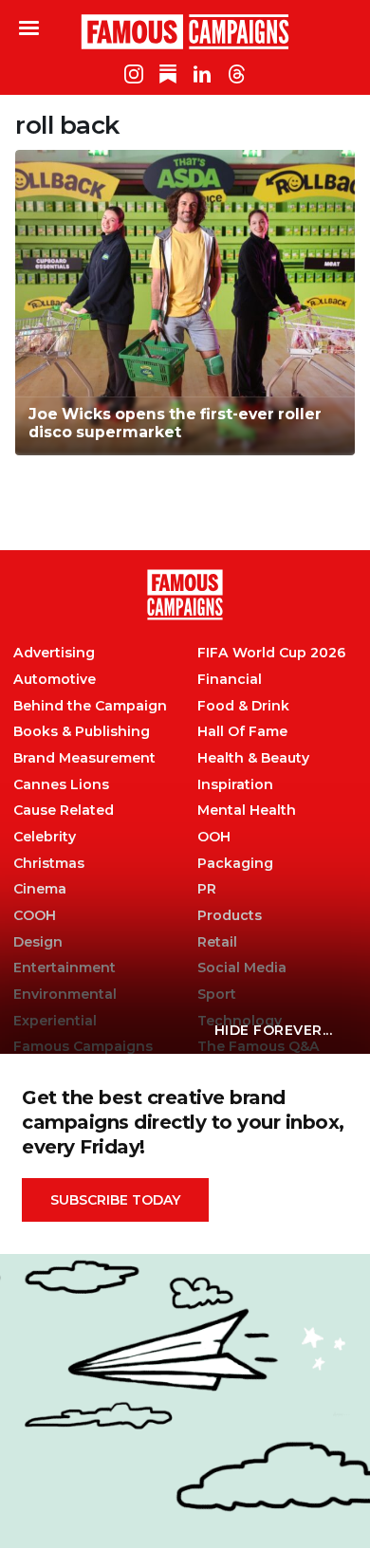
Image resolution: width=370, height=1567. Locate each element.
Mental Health (246, 810)
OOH (214, 837)
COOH (34, 916)
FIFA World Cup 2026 (271, 653)
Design (38, 942)
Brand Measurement (84, 758)
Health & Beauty (253, 758)
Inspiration (235, 785)
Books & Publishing (81, 732)
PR (206, 889)
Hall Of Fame (242, 732)
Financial (229, 680)
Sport (216, 994)
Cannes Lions (61, 785)
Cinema (39, 889)
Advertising (54, 653)
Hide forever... (273, 1030)
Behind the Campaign (90, 706)
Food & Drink (243, 706)
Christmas (48, 864)
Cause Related (63, 810)
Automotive (54, 680)
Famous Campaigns (185, 31)
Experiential (55, 1021)
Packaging (235, 864)
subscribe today (115, 1199)
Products (229, 916)
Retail (217, 942)
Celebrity (44, 837)
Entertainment (64, 968)
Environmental (65, 994)
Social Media (242, 968)
